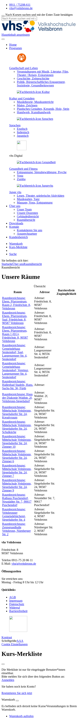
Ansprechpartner (27, 233)
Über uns (18, 264)
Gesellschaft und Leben (23, 68)
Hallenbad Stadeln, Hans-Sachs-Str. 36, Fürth (17, 385)
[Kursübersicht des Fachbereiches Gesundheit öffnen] (36, 162)
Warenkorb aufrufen (21, 716)
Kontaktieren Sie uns (29, 230)
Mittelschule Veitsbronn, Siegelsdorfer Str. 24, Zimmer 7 (16, 470)
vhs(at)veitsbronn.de (24, 563)
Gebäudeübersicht (28, 216)
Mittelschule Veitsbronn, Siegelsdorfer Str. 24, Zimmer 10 (16, 441)
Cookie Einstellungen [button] (15, 644)
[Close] (17, 700)
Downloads (16, 223)
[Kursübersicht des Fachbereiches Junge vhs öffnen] (35, 185)
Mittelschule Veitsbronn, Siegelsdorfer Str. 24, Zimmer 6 (16, 456)
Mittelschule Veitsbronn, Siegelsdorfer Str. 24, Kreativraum (16, 412)
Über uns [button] (14, 206)
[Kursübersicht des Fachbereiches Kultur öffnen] (33, 92)
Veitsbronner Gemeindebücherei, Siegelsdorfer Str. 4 (14, 514)
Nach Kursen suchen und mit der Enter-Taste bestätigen (39, 14)
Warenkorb (16, 243)
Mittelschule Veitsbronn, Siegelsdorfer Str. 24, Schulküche (16, 427)
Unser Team (24, 209)
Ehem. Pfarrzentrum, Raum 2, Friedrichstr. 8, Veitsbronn (16, 303)
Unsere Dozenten (27, 213)
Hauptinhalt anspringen (16, 34)
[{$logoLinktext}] (40, 31)
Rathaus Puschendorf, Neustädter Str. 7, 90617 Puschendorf (16, 500)
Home (13, 44)
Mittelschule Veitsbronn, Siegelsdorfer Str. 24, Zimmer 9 (16, 485)
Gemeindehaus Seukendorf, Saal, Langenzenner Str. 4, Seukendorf (14, 352)
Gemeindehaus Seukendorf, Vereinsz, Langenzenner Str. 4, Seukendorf (15, 370)
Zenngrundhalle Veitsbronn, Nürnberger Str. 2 (16, 529)
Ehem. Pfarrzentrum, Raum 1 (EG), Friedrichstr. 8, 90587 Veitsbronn (15, 334)
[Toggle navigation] (3, 39)
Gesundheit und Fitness (23, 168)
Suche (13, 254)
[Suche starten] (3, 15)
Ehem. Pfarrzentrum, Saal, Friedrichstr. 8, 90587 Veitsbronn (14, 318)
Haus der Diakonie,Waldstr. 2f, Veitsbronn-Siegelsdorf (17, 398)
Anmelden (8, 680)
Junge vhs (15, 192)
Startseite (7, 264)
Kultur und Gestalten (22, 98)
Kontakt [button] (14, 226)
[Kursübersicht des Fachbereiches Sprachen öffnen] (35, 118)
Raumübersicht (26, 219)
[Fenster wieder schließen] (3, 664)
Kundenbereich (18, 237)
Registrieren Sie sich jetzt (17, 693)
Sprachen (15, 125)
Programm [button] (15, 48)
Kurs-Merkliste (18, 247)
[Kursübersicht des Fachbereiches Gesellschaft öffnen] (21, 61)
